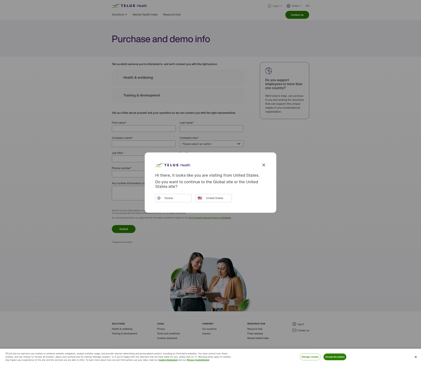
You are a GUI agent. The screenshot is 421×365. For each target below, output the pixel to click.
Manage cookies (310, 356)
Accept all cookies (334, 356)
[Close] (415, 357)
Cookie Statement (168, 360)
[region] (210, 357)
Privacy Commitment (198, 360)
